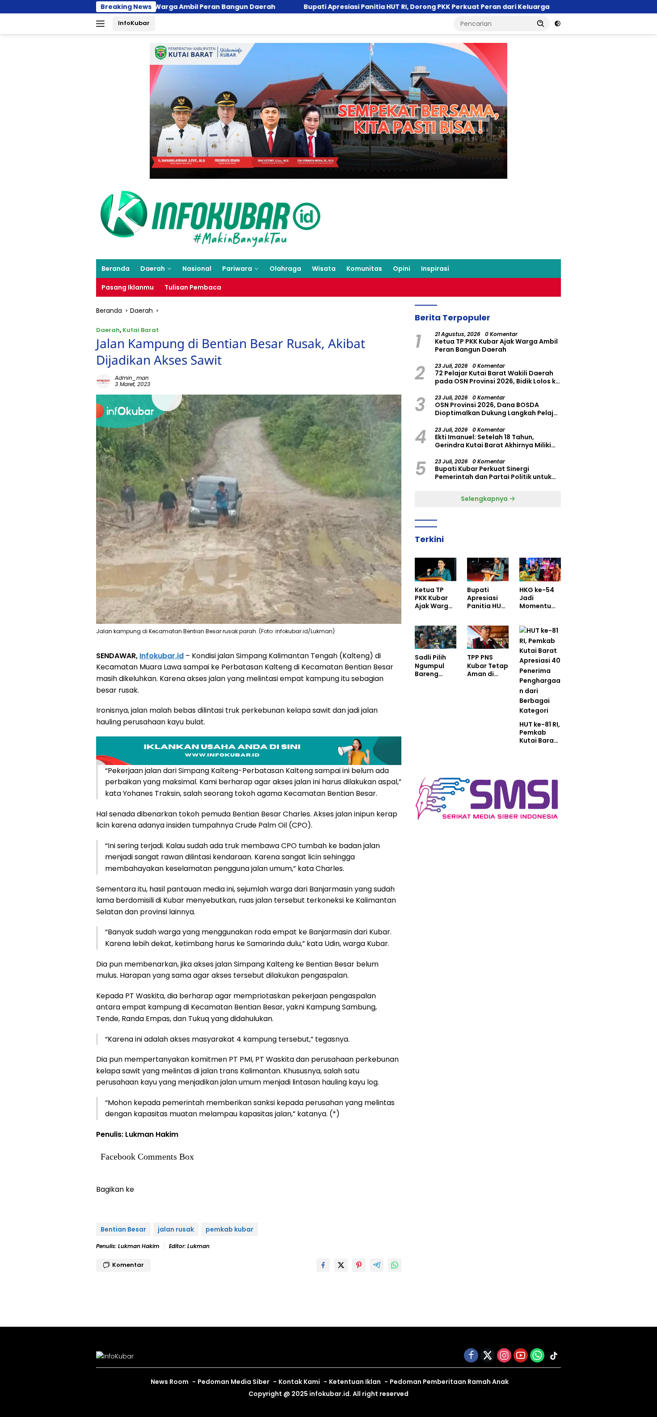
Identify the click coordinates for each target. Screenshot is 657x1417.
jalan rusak (176, 1229)
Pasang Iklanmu (127, 287)
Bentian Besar (123, 1229)
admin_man (132, 378)
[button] (541, 23)
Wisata (324, 268)
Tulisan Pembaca (192, 287)
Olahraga (285, 268)
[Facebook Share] (323, 1265)
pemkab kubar (229, 1229)
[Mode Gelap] (557, 23)
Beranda (115, 268)
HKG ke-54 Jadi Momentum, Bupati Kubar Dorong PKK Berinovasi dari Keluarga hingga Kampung (539, 598)
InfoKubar (134, 23)
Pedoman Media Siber (234, 1381)
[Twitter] (487, 1356)
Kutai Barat (140, 330)
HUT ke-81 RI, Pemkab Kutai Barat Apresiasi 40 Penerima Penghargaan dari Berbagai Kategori (539, 732)
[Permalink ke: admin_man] (103, 380)
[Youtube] (521, 1356)
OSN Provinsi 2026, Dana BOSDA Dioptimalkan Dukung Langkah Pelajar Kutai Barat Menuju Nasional (497, 409)
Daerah (152, 268)
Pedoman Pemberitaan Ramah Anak (449, 1381)
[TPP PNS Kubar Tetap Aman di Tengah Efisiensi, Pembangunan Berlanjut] (488, 637)
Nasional (196, 268)
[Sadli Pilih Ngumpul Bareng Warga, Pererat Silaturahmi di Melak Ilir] (435, 637)
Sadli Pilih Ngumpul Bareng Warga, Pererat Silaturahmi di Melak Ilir (434, 665)
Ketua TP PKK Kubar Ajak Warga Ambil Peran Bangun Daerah (496, 345)
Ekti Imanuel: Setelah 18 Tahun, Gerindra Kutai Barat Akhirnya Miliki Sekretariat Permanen (493, 441)
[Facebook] (471, 1356)
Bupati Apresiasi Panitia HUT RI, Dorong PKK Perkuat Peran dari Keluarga (316, 7)
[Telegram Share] (376, 1265)
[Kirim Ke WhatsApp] (394, 1265)
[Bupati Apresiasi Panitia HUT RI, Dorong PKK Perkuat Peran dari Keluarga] (488, 569)
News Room (170, 1381)
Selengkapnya (485, 498)
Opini (401, 268)
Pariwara (237, 268)
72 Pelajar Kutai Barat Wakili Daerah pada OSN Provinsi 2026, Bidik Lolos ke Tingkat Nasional (497, 377)
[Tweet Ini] (341, 1265)
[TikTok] (554, 1356)
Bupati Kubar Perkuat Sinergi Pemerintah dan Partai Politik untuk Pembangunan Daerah (493, 473)
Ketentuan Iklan (355, 1381)
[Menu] (102, 23)
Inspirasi (435, 268)
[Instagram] (504, 1356)
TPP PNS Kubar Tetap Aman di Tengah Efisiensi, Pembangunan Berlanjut (487, 665)
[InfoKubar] (210, 218)
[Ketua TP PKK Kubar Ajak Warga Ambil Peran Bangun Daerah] (435, 569)
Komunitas (364, 268)
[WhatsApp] (537, 1356)
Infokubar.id (161, 656)
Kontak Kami (299, 1381)
